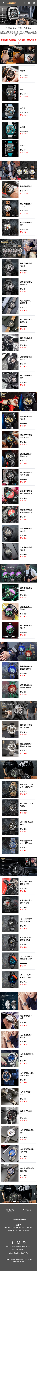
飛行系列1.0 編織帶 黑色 (26, 823)
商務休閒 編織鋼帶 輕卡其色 (27, 1169)
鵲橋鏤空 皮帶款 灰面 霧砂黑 (26, 473)
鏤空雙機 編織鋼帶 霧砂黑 (26, 283)
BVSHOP (22, 1261)
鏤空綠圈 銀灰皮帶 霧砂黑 (26, 608)
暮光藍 (22, 108)
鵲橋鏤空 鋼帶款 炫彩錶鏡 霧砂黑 (26, 492)
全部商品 (15, 1227)
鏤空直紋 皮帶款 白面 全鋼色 (26, 726)
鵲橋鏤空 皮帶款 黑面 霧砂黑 (26, 436)
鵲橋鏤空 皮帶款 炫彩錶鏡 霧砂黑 (26, 511)
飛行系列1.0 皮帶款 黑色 (26, 804)
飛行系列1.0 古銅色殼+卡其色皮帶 (26, 785)
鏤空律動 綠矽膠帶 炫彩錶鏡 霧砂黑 (26, 686)
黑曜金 (22, 71)
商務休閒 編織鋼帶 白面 (27, 1131)
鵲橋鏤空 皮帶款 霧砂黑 (26, 548)
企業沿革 (29, 1227)
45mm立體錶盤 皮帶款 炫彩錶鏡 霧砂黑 (26, 958)
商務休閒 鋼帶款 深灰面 (26, 1036)
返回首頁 (7, 1227)
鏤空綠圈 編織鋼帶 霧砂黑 (26, 589)
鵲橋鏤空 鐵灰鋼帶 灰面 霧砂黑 (26, 455)
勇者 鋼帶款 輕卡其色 (26, 1093)
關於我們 (22, 1227)
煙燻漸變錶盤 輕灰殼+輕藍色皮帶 (26, 842)
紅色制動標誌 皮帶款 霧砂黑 (26, 901)
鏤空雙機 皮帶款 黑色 (26, 376)
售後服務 (18, 1230)
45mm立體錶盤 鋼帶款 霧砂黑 (26, 939)
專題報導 (11, 1230)
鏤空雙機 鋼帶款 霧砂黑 (26, 264)
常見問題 (26, 1230)
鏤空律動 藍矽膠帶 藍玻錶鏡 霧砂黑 (26, 667)
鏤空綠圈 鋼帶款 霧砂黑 (26, 626)
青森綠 (22, 127)
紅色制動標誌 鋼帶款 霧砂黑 (26, 882)
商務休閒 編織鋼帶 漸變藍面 (27, 1150)
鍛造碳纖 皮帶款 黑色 (26, 223)
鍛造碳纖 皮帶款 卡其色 (26, 205)
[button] (7, 1201)
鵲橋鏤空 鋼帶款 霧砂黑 (26, 417)
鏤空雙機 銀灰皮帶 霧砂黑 (26, 302)
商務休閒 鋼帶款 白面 (26, 1017)
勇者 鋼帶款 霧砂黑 (26, 1112)
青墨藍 (22, 145)
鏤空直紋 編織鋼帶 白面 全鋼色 (26, 745)
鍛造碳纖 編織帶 (26, 186)
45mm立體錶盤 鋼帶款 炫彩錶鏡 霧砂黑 (26, 976)
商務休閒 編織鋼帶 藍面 (27, 1055)
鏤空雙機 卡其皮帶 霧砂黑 (26, 320)
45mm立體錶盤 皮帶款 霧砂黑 (26, 920)
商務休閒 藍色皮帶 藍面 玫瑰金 (27, 1074)
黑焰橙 (22, 89)
